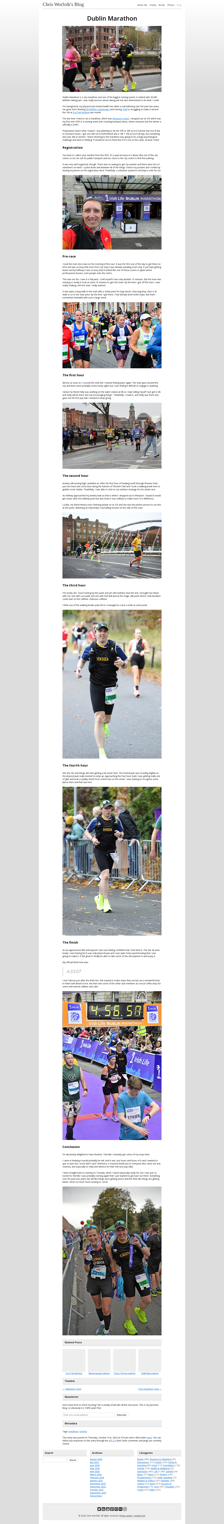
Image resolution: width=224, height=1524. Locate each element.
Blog (179, 5)
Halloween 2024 (71, 1389)
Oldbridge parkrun (150, 1373)
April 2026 (95, 1471)
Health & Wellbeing (160, 1468)
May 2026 (95, 1468)
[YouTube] (108, 1509)
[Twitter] (99, 1509)
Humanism (142, 1471)
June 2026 (95, 1465)
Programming (144, 1477)
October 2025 (96, 1489)
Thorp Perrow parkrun (124, 1373)
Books (162, 5)
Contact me (139, 1515)
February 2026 (97, 1477)
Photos (170, 5)
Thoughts (169, 1486)
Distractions (143, 1462)
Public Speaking (164, 1477)
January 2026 (96, 1480)
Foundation (168, 1465)
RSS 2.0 (112, 1440)
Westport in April (120, 118)
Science (141, 1483)
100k (124, 109)
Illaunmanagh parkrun (99, 1373)
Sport (149, 1437)
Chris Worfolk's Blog (63, 4)
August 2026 (96, 1459)
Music (140, 1474)
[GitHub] (116, 1509)
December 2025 (98, 1483)
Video (152, 1489)
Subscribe (121, 1415)
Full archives (96, 1495)
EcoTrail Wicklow (81, 112)
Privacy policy (126, 1515)
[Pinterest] (112, 1509)
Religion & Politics (146, 1480)
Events (158, 1462)
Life (156, 1471)
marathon (73, 1431)
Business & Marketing (160, 1459)
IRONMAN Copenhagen (98, 109)
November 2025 (98, 1486)
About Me (142, 5)
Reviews (165, 1480)
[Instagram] (125, 1509)
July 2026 (94, 1462)
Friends (140, 1468)
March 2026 (96, 1474)
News (151, 1474)
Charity (152, 5)
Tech (156, 1486)
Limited (169, 1471)
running (83, 1431)
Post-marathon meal (150, 1389)
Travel (140, 1489)
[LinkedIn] (103, 1509)
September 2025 (98, 1492)
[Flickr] (120, 1509)
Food (154, 1465)
